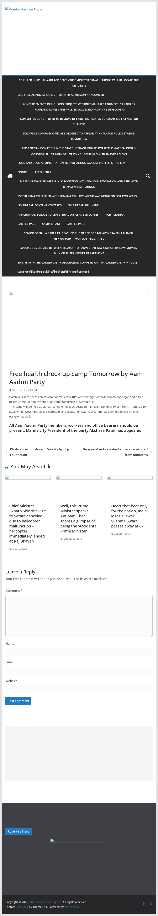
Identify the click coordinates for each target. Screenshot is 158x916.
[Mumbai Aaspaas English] (10, 176)
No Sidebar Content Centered (40, 205)
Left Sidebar (42, 172)
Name (9, 643)
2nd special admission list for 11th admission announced (61, 95)
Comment (13, 591)
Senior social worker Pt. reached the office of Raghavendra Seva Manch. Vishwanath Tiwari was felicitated (79, 235)
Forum (22, 172)
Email (9, 662)
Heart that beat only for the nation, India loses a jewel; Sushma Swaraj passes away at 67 (129, 516)
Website (11, 681)
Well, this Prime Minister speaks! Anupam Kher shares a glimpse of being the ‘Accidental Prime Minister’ (78, 518)
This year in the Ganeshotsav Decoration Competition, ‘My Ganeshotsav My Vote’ (78, 262)
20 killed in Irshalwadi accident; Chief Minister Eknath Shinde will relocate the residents (79, 82)
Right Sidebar (114, 214)
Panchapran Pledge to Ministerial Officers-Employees (58, 214)
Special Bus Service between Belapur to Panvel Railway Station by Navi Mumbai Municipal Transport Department (79, 250)
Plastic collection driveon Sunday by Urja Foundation (40, 452)
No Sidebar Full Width (84, 205)
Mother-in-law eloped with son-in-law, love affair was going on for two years (77, 196)
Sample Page (27, 224)
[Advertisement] (78, 46)
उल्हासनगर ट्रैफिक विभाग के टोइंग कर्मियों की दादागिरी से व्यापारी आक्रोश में (53, 272)
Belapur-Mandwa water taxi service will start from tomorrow (115, 452)
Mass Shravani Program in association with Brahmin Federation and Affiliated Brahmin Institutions (79, 184)
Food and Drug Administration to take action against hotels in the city (72, 163)
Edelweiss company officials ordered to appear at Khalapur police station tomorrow (79, 136)
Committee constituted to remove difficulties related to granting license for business (79, 121)
